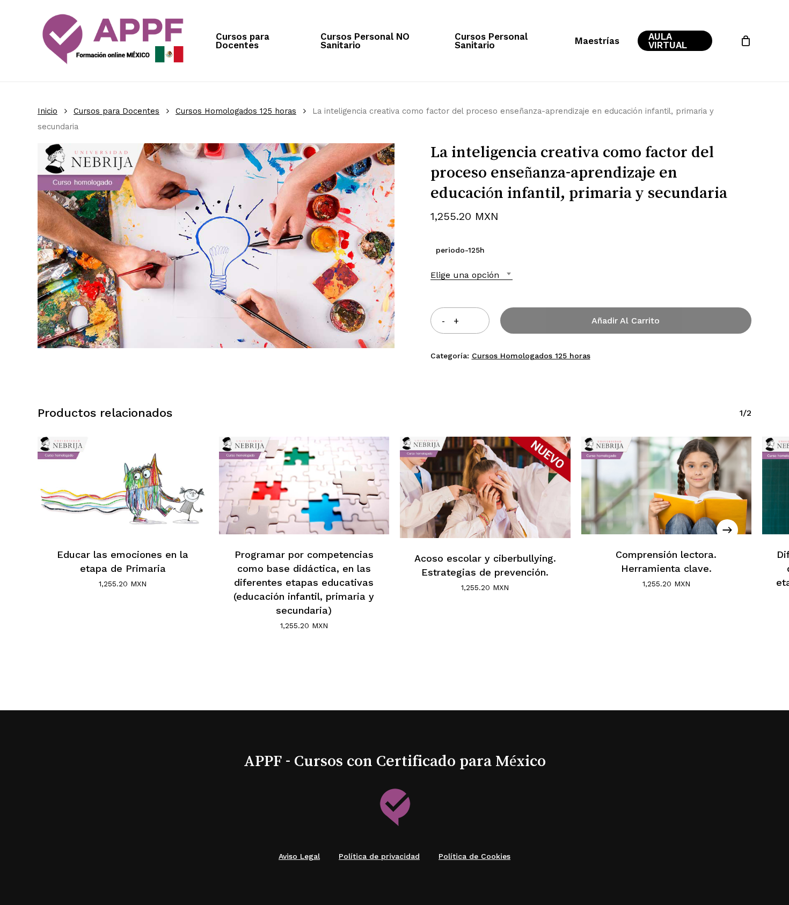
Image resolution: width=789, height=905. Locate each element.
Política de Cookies (474, 856)
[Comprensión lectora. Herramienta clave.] (666, 485)
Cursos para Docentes (116, 111)
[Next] (727, 530)
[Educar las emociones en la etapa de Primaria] (123, 486)
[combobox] (471, 275)
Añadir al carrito (625, 320)
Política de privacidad (379, 856)
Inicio (47, 111)
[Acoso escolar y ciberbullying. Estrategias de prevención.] (485, 487)
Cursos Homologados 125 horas (236, 111)
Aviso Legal (299, 856)
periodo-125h (460, 250)
